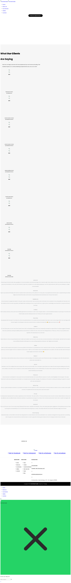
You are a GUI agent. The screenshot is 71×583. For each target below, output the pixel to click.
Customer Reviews (27, 466)
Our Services (5, 8)
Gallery (4, 10)
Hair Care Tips (26, 468)
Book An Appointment (35, 15)
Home (4, 4)
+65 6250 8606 (34, 465)
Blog (24, 473)
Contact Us (24, 441)
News (25, 471)
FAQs (25, 462)
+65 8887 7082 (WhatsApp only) (38, 468)
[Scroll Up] (0, 581)
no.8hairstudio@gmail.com (36, 474)
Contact (5, 12)
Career (25, 464)
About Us (5, 6)
